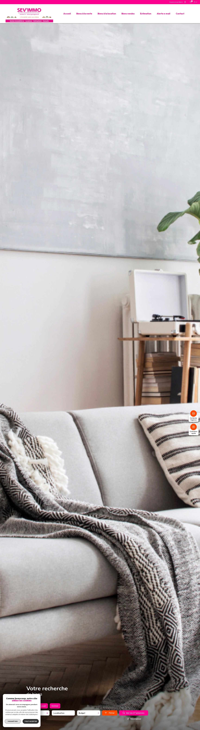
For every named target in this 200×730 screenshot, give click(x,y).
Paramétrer (13, 721)
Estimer (55, 706)
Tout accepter (31, 721)
